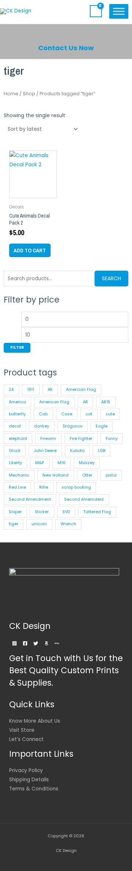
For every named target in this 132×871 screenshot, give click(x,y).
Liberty (15, 463)
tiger (13, 524)
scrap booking (76, 487)
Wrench (68, 524)
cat (88, 414)
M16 (62, 463)
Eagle (101, 426)
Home (11, 93)
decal (15, 426)
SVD (66, 512)
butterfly (17, 414)
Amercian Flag (81, 389)
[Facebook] (25, 643)
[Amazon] (46, 643)
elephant (18, 438)
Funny (112, 438)
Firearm (48, 438)
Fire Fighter (81, 438)
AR (85, 402)
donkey (41, 426)
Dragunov (72, 426)
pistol (111, 475)
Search (111, 278)
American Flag (54, 402)
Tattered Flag (97, 512)
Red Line (17, 487)
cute (110, 414)
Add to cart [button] (30, 250)
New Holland (56, 475)
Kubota (77, 450)
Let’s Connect (26, 739)
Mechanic (19, 475)
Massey (87, 463)
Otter (87, 475)
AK (50, 389)
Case (66, 414)
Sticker (42, 512)
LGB (101, 450)
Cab (43, 414)
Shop (29, 93)
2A (11, 389)
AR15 (105, 402)
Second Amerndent (84, 499)
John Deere (45, 450)
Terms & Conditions (33, 788)
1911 (30, 389)
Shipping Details (29, 779)
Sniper (15, 512)
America (17, 402)
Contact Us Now (66, 47)
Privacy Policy (26, 770)
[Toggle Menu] (119, 11)
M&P (39, 463)
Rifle (43, 487)
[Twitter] (35, 643)
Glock (15, 450)
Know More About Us (34, 721)
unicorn (39, 524)
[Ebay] (57, 643)
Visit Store (21, 730)
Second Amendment (30, 499)
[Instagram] (14, 643)
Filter (17, 347)
